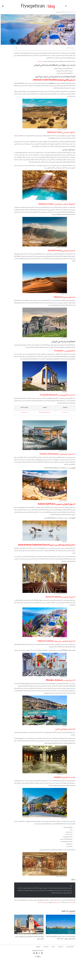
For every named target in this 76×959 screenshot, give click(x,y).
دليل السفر (60, 947)
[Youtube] (34, 953)
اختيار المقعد (70, 902)
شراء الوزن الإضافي (57, 902)
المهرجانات (45, 947)
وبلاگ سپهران (73, 12)
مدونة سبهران (41, 61)
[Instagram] (39, 953)
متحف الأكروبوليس (24, 412)
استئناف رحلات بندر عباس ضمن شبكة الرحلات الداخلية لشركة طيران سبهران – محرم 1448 (60, 938)
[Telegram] (36, 953)
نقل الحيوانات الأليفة (42, 902)
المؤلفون (38, 947)
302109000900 (65, 412)
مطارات (53, 947)
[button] (66, 6)
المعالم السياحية (67, 12)
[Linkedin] (42, 953)
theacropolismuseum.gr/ (45, 412)
